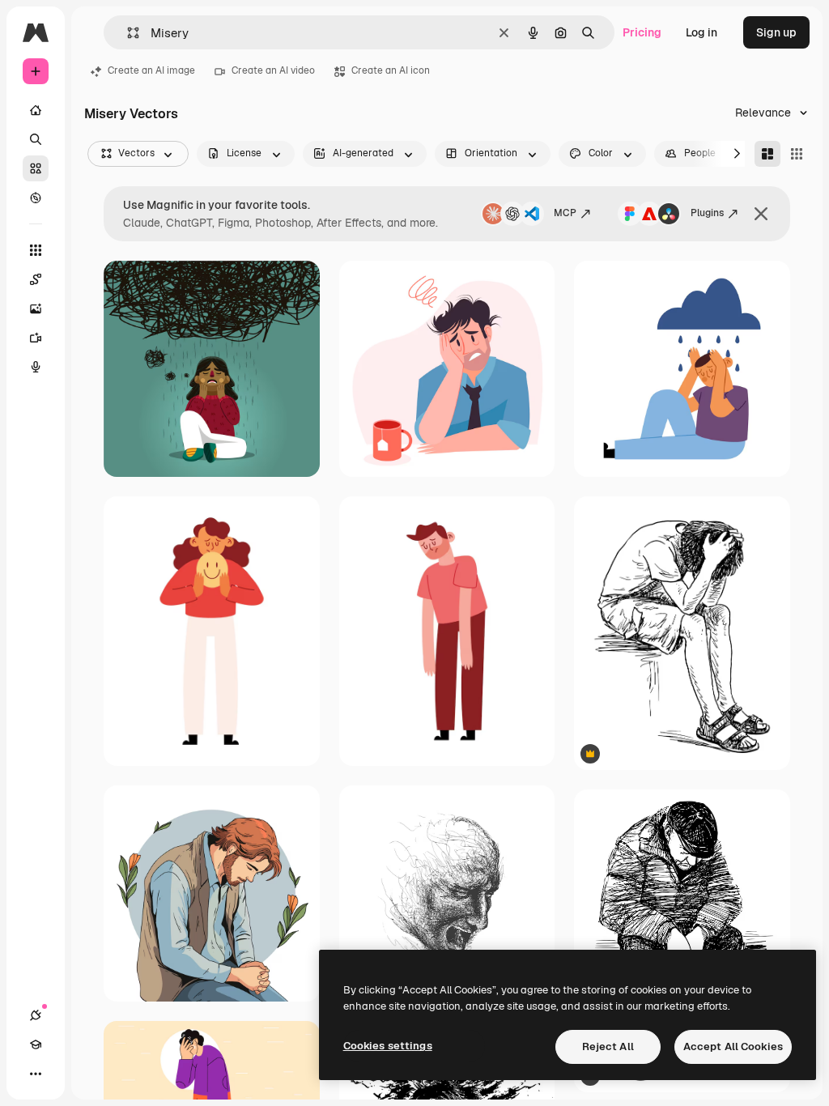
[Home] (36, 110)
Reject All (608, 1046)
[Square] (797, 154)
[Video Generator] (36, 338)
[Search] (36, 139)
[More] (36, 1074)
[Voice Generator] (36, 367)
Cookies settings (387, 1046)
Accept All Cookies (733, 1046)
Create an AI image (151, 70)
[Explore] (36, 198)
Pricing (642, 32)
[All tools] (36, 250)
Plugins (707, 212)
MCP (565, 212)
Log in (701, 32)
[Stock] (36, 168)
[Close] (761, 213)
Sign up (776, 32)
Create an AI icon (390, 70)
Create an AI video (273, 70)
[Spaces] (36, 279)
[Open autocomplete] (126, 33)
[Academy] (36, 1044)
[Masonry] (767, 154)
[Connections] (36, 1015)
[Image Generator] (36, 308)
